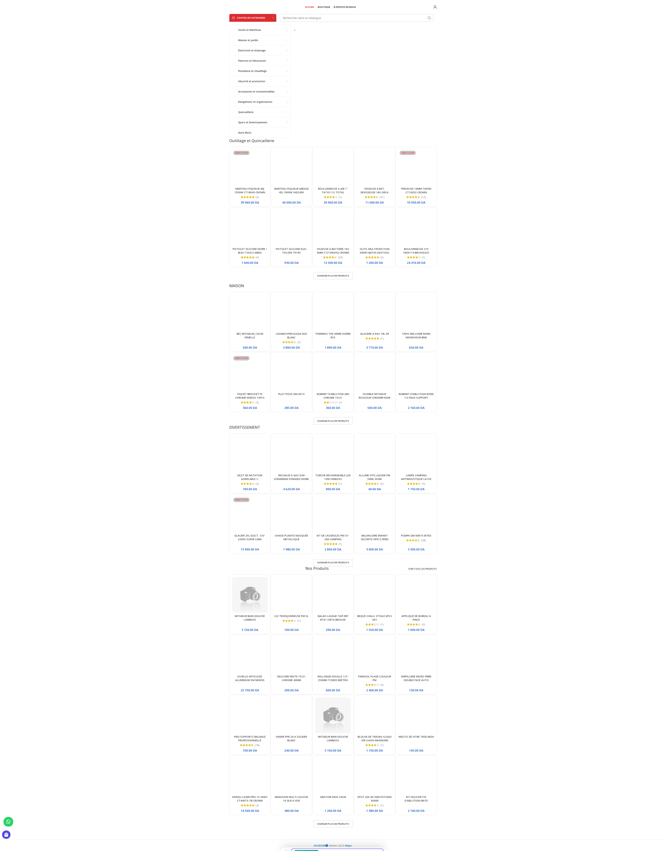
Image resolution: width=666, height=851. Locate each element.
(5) (423, 483)
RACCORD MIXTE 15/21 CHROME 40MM (291, 678)
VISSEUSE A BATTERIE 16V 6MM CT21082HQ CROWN (333, 250)
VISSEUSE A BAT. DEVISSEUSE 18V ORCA (374, 190)
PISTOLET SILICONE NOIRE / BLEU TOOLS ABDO (250, 250)
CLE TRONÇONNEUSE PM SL (291, 616)
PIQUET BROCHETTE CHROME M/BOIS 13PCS (249, 395)
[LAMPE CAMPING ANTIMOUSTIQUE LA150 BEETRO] (416, 454)
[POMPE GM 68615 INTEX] (416, 514)
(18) (257, 745)
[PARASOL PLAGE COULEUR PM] (374, 655)
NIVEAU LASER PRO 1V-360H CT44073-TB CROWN (249, 798)
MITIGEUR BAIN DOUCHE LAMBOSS (250, 617)
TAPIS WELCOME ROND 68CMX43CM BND (416, 335)
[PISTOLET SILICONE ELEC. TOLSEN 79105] (291, 228)
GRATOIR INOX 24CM (333, 797)
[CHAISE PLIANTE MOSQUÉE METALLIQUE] (291, 514)
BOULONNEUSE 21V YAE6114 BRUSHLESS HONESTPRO (416, 252)
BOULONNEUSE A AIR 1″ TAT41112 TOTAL (333, 190)
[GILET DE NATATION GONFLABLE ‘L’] (250, 454)
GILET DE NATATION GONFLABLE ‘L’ (249, 477)
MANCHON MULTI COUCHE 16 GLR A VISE (291, 798)
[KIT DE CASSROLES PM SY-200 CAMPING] (333, 514)
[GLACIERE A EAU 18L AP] (374, 312)
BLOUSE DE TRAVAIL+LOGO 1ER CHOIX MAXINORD (375, 738)
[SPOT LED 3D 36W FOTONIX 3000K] (374, 776)
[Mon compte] (435, 6)
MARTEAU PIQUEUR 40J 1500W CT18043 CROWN (249, 190)
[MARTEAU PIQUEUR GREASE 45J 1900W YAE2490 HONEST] (291, 167)
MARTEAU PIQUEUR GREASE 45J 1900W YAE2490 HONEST (291, 192)
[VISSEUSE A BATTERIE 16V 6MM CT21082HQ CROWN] (333, 228)
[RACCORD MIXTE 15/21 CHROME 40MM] (291, 655)
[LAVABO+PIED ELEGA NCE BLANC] (291, 312)
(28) (423, 540)
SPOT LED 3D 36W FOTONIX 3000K (374, 798)
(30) (340, 257)
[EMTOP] (377, 30)
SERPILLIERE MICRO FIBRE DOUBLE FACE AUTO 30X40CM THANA (416, 680)
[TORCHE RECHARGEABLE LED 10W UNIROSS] (333, 454)
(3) (257, 197)
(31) (382, 197)
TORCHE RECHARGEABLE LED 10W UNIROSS (333, 477)
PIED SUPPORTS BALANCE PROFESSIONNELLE (250, 738)
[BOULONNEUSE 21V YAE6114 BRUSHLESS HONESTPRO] (416, 228)
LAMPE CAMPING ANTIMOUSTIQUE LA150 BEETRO (416, 478)
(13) (423, 197)
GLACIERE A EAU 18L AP (374, 333)
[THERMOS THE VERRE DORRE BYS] (333, 312)
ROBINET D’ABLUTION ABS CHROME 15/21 (333, 395)
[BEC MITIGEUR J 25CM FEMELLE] (250, 312)
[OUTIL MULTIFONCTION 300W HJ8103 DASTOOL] (374, 228)
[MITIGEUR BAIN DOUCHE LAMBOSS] (250, 595)
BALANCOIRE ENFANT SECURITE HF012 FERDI (374, 537)
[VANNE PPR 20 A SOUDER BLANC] (291, 715)
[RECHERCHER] (429, 18)
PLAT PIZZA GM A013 (291, 394)
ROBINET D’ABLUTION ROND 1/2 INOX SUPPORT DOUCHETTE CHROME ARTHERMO (416, 399)
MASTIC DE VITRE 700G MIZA (416, 736)
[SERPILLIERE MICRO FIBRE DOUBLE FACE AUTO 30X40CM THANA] (416, 655)
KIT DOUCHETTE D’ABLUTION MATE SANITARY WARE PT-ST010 (416, 800)
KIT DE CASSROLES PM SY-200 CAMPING (333, 537)
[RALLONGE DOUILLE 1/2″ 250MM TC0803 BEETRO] (333, 655)
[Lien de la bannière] (365, 77)
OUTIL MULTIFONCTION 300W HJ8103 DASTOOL (375, 250)
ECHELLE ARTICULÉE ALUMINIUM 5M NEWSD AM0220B (249, 680)
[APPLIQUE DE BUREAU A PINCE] (416, 595)
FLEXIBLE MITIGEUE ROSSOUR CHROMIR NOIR (374, 395)
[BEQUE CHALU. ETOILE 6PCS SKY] (374, 595)
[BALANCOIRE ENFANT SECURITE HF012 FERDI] (374, 514)
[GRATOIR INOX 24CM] (333, 776)
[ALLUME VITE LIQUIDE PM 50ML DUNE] (374, 454)
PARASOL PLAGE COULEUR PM (374, 678)
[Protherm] (401, 30)
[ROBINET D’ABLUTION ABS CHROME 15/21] (333, 373)
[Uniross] (425, 30)
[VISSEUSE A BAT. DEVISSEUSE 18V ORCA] (374, 167)
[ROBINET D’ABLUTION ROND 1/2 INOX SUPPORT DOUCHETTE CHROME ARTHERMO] (416, 373)
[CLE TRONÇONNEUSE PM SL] (291, 595)
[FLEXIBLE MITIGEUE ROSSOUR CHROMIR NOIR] (374, 373)
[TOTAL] (329, 30)
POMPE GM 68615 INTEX (416, 535)
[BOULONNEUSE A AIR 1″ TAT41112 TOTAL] (333, 167)
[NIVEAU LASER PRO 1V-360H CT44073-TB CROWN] (250, 776)
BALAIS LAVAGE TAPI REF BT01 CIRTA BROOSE (333, 617)
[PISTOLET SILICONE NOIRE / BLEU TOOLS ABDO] (250, 228)
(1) (340, 197)
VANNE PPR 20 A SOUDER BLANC (291, 738)
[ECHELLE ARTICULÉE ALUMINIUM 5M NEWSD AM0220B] (250, 655)
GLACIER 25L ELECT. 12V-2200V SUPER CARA (249, 537)
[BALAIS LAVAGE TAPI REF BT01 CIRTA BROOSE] (333, 595)
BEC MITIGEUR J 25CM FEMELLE (250, 335)
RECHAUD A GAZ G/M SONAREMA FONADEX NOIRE (291, 477)
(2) (257, 805)
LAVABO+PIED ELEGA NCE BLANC (291, 335)
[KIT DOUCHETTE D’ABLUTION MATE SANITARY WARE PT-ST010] (416, 776)
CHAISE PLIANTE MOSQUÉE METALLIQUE (291, 537)
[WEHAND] (353, 30)
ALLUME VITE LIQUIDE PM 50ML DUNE (374, 477)
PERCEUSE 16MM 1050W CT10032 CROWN (416, 190)
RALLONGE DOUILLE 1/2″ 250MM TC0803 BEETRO (333, 678)
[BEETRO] (306, 30)
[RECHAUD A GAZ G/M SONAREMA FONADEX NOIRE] (291, 454)
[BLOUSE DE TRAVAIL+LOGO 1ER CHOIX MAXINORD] (374, 715)
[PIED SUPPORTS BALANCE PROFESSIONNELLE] (250, 715)
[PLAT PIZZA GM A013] (291, 373)
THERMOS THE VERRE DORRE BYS (333, 335)
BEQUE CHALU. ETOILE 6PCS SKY (374, 617)
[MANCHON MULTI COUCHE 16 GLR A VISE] (291, 776)
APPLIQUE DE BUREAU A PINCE (416, 617)
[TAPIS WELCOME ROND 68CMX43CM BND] (416, 312)
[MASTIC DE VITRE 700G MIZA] (416, 715)
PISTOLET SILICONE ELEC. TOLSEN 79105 (291, 250)
